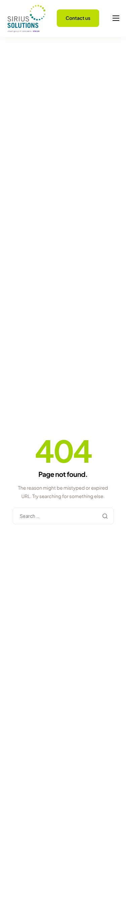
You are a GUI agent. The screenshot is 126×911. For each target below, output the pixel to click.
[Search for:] (63, 516)
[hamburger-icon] (116, 18)
